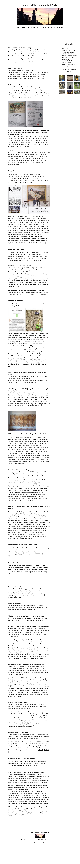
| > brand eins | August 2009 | (34, 620)
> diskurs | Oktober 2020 (36, 78)
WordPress (43, 842)
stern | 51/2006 (32, 765)
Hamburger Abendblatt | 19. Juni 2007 (20, 726)
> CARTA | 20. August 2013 (30, 538)
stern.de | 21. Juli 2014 (34, 405)
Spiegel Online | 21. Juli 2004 (17, 815)
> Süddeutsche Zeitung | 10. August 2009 (22, 609)
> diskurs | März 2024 (28, 62)
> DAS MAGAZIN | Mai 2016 (37, 294)
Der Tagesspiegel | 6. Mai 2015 (26, 382)
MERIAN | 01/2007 (43, 750)
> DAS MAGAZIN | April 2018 (36, 243)
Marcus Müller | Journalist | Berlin (40, 5)
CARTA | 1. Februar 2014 (27, 500)
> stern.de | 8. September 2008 (33, 658)
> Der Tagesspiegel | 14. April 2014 (24, 463)
